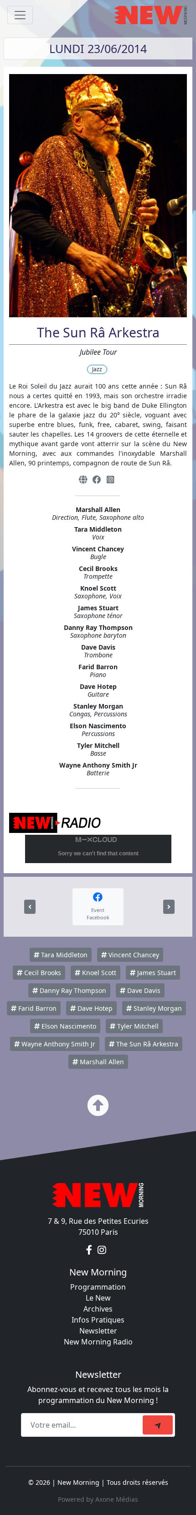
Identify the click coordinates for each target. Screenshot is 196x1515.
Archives (98, 1309)
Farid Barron (36, 1008)
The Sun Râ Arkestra (146, 1044)
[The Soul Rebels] (169, 907)
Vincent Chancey (133, 954)
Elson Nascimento (68, 1026)
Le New (98, 1298)
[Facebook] (97, 479)
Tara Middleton (63, 954)
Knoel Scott (98, 972)
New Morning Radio (98, 1342)
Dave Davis (142, 990)
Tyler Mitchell (137, 1026)
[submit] (158, 1425)
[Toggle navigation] (20, 15)
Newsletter (98, 1331)
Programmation (98, 1287)
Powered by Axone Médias (98, 1499)
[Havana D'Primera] (30, 907)
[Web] (83, 479)
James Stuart (155, 972)
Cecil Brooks (41, 972)
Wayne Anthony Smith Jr (57, 1044)
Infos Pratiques (98, 1320)
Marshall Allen (101, 1061)
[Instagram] (110, 479)
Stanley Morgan (157, 1008)
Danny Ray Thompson (72, 990)
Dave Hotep (94, 1008)
